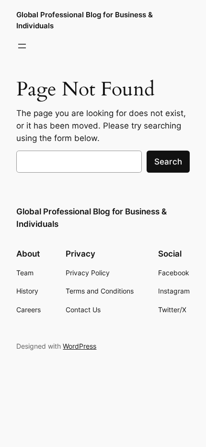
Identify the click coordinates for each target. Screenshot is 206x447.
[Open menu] (22, 46)
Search (168, 161)
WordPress (79, 346)
